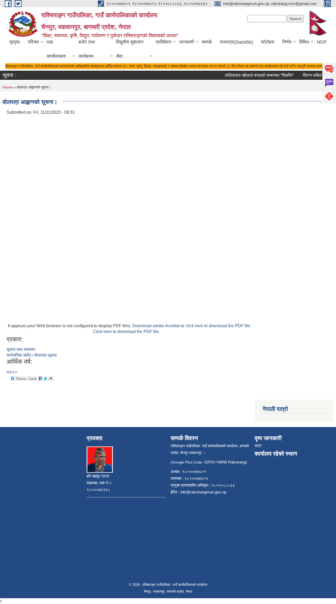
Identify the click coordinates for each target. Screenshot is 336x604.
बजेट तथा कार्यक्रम (86, 49)
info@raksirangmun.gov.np (203, 492)
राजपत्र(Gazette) (236, 42)
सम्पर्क (207, 42)
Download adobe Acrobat (156, 326)
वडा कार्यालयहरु (56, 49)
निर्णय (286, 42)
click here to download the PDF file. (218, 326)
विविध (304, 42)
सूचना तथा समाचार (21, 349)
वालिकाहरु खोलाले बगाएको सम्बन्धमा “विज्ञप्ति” (255, 75)
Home (8, 87)
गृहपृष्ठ (14, 42)
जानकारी (186, 42)
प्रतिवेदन (163, 42)
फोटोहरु (267, 42)
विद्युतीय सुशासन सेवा (129, 49)
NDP (322, 42)
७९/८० (12, 372)
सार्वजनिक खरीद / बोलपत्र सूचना (32, 355)
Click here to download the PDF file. (126, 331)
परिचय (33, 42)
